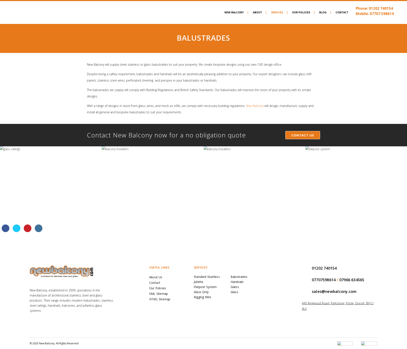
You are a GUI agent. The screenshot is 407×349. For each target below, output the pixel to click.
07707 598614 (382, 13)
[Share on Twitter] (16, 230)
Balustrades (239, 277)
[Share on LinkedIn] (38, 230)
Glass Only (201, 292)
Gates (235, 287)
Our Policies (157, 288)
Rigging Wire (202, 297)
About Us (155, 277)
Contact (154, 283)
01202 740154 (381, 8)
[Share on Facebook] (5, 230)
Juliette (199, 282)
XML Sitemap (158, 294)
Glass (234, 292)
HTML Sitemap (159, 299)
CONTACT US (302, 135)
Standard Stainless (207, 277)
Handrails (237, 282)
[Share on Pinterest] (27, 230)
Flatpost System (205, 287)
